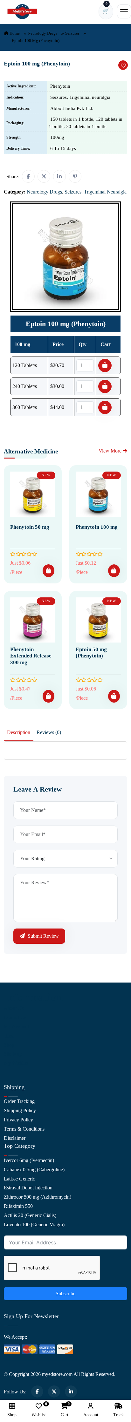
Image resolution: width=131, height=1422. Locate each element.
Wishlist (38, 1410)
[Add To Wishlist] (123, 65)
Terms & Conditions (24, 1129)
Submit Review (42, 936)
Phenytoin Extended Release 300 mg (31, 655)
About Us (14, 1008)
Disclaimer (14, 1138)
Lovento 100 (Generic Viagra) (34, 1224)
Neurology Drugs (42, 33)
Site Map (13, 1054)
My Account (16, 1026)
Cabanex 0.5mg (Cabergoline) (34, 1169)
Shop (9, 1045)
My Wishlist (16, 1063)
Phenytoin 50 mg (29, 527)
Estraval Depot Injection (28, 1187)
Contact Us (15, 1017)
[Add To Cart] (48, 570)
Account (90, 1414)
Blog (9, 1035)
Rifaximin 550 (18, 1206)
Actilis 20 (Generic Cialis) (30, 1215)
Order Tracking (19, 1101)
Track (118, 1414)
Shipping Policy (20, 1110)
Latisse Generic (19, 1178)
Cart (64, 1410)
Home (14, 33)
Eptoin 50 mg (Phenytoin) (91, 652)
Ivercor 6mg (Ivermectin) (29, 1160)
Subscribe (65, 1293)
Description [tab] (18, 732)
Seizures (72, 33)
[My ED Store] (22, 11)
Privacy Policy (18, 1119)
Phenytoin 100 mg (97, 527)
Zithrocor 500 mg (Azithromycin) (37, 1197)
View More (111, 450)
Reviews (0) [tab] (49, 732)
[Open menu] (124, 11)
